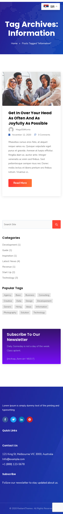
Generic (7, 306)
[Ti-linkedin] (21, 419)
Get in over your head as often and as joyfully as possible (30, 118)
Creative (8, 301)
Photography (10, 312)
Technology (8, 277)
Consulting (44, 295)
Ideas (28, 306)
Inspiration (7, 255)
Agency (7, 295)
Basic (18, 295)
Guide (5, 250)
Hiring (19, 306)
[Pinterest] (30, 419)
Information (41, 306)
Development (9, 244)
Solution (25, 312)
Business (30, 295)
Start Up (6, 272)
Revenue (7, 266)
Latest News (9, 261)
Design (29, 301)
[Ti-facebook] (5, 419)
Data (19, 301)
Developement (44, 301)
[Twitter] (13, 419)
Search (56, 224)
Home (14, 43)
